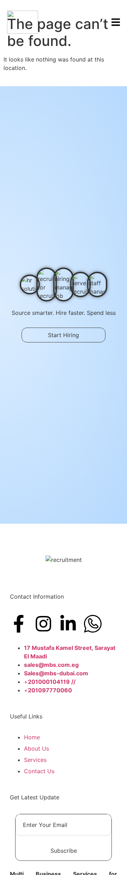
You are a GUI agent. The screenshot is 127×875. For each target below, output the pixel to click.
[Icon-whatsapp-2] (93, 624)
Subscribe (63, 850)
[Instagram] (43, 624)
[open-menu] (115, 23)
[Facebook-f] (19, 624)
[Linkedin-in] (68, 624)
